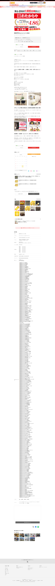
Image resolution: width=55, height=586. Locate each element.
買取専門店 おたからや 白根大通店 (24, 460)
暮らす (23, 4)
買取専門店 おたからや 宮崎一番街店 (24, 376)
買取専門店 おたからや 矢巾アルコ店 (24, 435)
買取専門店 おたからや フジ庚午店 (24, 386)
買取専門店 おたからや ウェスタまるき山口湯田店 (25, 488)
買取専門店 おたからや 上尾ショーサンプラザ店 (25, 314)
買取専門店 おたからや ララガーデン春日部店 (25, 465)
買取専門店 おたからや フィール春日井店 (24, 345)
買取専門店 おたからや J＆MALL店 (24, 405)
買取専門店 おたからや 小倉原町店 (24, 344)
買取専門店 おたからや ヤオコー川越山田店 (25, 451)
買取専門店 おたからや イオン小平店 (24, 364)
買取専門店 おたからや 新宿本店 (23, 287)
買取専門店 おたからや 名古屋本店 (24, 383)
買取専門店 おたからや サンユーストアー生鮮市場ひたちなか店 (27, 495)
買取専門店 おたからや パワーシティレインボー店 (25, 282)
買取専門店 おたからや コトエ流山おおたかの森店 (25, 305)
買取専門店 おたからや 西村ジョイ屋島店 (24, 439)
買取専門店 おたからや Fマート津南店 (24, 429)
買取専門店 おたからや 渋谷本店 (23, 294)
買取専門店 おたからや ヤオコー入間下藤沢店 (25, 371)
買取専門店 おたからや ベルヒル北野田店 (24, 375)
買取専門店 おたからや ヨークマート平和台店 (25, 454)
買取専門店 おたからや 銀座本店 (23, 293)
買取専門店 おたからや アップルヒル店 (24, 476)
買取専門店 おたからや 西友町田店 (24, 352)
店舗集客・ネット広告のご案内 (46, 6)
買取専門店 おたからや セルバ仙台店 (24, 367)
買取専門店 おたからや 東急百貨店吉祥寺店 (25, 481)
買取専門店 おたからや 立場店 (23, 265)
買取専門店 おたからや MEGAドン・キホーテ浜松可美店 (26, 490)
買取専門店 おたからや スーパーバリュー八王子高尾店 (26, 432)
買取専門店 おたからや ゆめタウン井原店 (24, 418)
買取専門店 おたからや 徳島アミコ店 (24, 347)
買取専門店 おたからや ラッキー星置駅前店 (25, 420)
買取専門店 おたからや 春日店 (23, 485)
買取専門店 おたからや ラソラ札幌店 (24, 355)
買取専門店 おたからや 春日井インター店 (24, 491)
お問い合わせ (26, 580)
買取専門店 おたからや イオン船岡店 (24, 327)
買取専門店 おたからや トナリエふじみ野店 (25, 417)
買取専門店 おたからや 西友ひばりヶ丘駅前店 (25, 321)
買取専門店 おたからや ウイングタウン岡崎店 (25, 384)
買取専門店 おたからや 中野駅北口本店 (24, 328)
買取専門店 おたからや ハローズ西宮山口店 (25, 361)
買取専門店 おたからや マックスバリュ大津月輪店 (25, 445)
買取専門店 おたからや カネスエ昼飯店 (24, 366)
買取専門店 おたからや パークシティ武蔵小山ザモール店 (26, 273)
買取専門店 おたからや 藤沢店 (23, 270)
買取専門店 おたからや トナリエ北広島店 (24, 412)
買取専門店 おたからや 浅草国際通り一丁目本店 (25, 311)
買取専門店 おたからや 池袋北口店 (24, 263)
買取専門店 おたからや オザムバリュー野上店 (25, 468)
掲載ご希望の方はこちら (27, 522)
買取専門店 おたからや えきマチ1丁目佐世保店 (25, 474)
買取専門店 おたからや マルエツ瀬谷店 (24, 326)
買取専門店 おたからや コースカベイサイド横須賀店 (26, 436)
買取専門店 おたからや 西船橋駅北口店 (24, 315)
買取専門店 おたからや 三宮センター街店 (24, 279)
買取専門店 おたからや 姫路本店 (23, 300)
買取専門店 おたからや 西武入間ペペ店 (24, 497)
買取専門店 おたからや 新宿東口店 (24, 288)
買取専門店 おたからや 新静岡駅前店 (24, 452)
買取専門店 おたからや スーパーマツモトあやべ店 (25, 421)
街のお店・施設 (14, 4)
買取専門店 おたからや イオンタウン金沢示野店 (25, 392)
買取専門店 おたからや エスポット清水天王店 (25, 440)
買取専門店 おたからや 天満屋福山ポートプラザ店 (25, 457)
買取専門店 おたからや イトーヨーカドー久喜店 (25, 285)
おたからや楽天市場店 (21, 260)
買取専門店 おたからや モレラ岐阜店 (24, 359)
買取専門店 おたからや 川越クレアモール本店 (25, 310)
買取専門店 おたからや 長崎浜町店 (24, 462)
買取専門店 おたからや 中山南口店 (24, 266)
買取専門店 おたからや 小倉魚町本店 (24, 313)
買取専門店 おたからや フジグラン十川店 (24, 291)
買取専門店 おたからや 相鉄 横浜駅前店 (24, 271)
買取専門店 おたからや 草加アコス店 (24, 280)
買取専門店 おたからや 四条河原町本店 (24, 312)
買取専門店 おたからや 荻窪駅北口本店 (24, 398)
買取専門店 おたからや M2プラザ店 (24, 363)
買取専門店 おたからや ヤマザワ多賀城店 (24, 466)
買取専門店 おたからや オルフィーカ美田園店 (25, 434)
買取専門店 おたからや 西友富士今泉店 (24, 343)
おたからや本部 (21, 322)
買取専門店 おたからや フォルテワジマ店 (24, 377)
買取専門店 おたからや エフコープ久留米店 (25, 467)
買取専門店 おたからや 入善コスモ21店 (24, 401)
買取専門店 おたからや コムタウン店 (24, 358)
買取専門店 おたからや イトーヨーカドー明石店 (25, 342)
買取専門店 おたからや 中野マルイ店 (24, 296)
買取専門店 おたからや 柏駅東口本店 (24, 362)
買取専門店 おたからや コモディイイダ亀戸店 (25, 414)
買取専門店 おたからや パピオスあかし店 (24, 388)
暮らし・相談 (6, 569)
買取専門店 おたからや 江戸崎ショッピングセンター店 (26, 428)
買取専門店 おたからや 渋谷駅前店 (24, 480)
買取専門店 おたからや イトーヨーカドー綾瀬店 (25, 302)
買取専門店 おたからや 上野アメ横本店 (24, 299)
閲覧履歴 (32, 2)
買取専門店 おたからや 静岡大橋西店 (24, 290)
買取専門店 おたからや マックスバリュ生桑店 (25, 372)
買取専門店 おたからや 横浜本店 (23, 262)
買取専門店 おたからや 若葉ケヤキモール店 (25, 378)
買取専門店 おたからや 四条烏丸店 (24, 298)
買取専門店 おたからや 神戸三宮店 (24, 478)
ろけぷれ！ (29, 569)
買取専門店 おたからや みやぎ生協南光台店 (25, 403)
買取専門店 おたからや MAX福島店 (24, 370)
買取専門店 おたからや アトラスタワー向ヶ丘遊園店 (26, 283)
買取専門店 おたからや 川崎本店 (23, 369)
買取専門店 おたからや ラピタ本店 (24, 433)
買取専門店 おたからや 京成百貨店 (24, 479)
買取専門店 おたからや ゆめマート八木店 (24, 422)
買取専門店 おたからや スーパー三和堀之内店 (25, 400)
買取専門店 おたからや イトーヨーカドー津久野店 (25, 318)
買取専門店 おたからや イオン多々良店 (24, 374)
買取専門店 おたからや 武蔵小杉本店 (24, 406)
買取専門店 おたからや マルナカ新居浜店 (24, 325)
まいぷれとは (14, 580)
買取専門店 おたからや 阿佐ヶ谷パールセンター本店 (26, 356)
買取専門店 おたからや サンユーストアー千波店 (25, 483)
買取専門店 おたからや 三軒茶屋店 (24, 277)
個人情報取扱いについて (18, 580)
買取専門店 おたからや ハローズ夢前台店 (24, 426)
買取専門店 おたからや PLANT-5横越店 (24, 487)
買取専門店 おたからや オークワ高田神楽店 (25, 431)
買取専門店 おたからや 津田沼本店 (24, 438)
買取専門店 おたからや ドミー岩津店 (24, 443)
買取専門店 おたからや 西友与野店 (24, 281)
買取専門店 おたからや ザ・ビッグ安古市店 (25, 473)
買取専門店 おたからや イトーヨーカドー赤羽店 (25, 353)
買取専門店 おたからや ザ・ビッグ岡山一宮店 (25, 393)
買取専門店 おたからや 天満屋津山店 (24, 349)
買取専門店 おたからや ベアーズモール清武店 (25, 411)
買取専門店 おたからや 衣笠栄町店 (24, 269)
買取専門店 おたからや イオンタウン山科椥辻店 (25, 463)
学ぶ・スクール (6, 570)
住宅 (5, 572)
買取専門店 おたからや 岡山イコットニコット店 (25, 373)
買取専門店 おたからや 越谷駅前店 (24, 286)
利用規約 (23, 580)
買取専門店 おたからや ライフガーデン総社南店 (25, 308)
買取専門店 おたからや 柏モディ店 (24, 301)
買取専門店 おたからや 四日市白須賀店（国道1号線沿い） (26, 494)
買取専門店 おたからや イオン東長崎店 (24, 448)
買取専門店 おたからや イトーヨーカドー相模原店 (25, 381)
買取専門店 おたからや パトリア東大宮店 (24, 341)
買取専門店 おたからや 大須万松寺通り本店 (25, 330)
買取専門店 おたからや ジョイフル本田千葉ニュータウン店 (26, 423)
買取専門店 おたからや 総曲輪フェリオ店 (24, 350)
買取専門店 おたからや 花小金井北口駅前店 (25, 324)
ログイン (36, 2)
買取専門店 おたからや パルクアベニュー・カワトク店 (26, 459)
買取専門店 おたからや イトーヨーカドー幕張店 (25, 316)
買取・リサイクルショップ (19, 40)
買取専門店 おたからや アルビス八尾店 (24, 453)
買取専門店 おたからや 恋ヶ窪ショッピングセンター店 (26, 409)
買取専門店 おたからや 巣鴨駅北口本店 (24, 307)
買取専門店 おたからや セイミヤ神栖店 (24, 415)
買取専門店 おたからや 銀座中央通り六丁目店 (25, 357)
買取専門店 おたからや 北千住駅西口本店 (24, 329)
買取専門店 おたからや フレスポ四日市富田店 (25, 442)
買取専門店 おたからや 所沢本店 (23, 304)
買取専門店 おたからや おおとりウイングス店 (25, 397)
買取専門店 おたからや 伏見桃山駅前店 (24, 333)
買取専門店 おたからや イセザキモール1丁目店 (25, 268)
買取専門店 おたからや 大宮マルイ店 (24, 394)
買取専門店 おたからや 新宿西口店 (24, 267)
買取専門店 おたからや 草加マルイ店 (24, 408)
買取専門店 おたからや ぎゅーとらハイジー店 (25, 407)
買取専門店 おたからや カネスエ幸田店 (24, 387)
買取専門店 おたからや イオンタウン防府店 (25, 395)
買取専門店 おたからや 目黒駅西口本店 (24, 338)
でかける (32, 4)
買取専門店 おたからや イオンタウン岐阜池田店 (25, 380)
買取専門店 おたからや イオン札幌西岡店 (24, 450)
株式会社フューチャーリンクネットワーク (28, 579)
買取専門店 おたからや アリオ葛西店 (24, 389)
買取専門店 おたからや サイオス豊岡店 (24, 470)
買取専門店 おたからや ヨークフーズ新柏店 (25, 464)
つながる (41, 4)
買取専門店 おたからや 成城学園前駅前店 (24, 276)
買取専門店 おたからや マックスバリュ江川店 (25, 437)
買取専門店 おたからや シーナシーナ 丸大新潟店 (25, 332)
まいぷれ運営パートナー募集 (39, 580)
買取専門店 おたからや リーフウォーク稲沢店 (25, 496)
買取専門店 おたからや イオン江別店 (24, 449)
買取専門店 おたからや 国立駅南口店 (24, 390)
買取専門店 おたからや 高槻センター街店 (24, 425)
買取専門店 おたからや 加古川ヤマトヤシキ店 (25, 346)
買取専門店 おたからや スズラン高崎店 (24, 471)
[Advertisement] (27, 551)
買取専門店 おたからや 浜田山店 (23, 284)
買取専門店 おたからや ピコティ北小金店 (24, 331)
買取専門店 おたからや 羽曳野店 (23, 482)
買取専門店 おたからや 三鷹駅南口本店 (24, 336)
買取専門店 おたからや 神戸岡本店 (24, 335)
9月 (20, 170)
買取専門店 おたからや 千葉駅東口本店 (24, 319)
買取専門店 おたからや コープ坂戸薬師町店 (25, 404)
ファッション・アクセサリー (28, 40)
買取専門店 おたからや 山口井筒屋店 (24, 360)
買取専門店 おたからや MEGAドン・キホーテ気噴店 (26, 456)
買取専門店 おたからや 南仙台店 (23, 493)
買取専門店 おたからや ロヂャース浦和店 (24, 446)
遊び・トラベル (6, 571)
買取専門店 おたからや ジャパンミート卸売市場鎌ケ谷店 (26, 484)
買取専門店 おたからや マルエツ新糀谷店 (24, 297)
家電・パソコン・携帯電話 (19, 41)
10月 (21, 170)
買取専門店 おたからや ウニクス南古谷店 (24, 391)
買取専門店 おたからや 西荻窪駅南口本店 (24, 339)
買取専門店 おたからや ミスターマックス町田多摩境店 (26, 274)
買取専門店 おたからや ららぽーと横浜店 (24, 477)
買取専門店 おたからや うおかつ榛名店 (24, 419)
